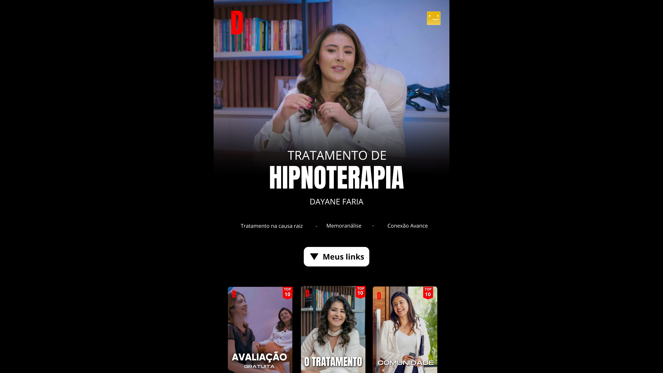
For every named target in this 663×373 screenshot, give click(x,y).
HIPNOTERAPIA (336, 178)
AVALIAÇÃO (259, 357)
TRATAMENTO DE (337, 155)
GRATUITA (259, 366)
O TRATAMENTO (333, 362)
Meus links (343, 256)
